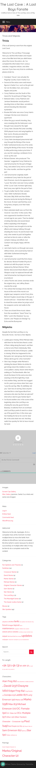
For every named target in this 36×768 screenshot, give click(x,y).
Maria (19, 700)
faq (33, 621)
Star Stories (8, 592)
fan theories (29, 621)
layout (16, 625)
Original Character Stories (13, 585)
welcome (11, 639)
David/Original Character (9, 747)
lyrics (21, 625)
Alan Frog (9, 681)
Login (34, 453)
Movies (4, 606)
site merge (18, 636)
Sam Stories (8, 589)
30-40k (6, 669)
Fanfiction (5, 568)
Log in (4, 511)
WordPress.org (7, 521)
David (11, 685)
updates (27, 635)
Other (10, 717)
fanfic (16, 621)
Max (12, 704)
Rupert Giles (28, 726)
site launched (12, 636)
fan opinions (23, 621)
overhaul (21, 632)
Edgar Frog (17, 690)
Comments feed (8, 517)
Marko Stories (9, 579)
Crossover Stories (10, 572)
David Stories (8, 575)
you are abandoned (24, 639)
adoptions (5, 621)
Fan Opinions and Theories (11, 565)
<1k (6, 665)
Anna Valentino (21, 681)
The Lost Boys (9, 595)
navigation (16, 628)
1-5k (14, 665)
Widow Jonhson (12, 735)
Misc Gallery (6, 494)
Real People (13, 726)
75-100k (11, 669)
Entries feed (6, 514)
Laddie (21, 695)
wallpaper (5, 639)
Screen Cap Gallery (9, 492)
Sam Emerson (12, 730)
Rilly (22, 726)
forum (5, 625)
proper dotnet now (28, 632)
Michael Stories (9, 582)
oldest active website (10, 632)
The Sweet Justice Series (12, 602)
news (21, 628)
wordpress (16, 639)
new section (26, 628)
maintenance (8, 628)
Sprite (24, 730)
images (10, 625)
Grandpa (9, 695)
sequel (4, 636)
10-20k (24, 665)
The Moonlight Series (11, 599)
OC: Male (12, 713)
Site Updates (6, 609)
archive (11, 622)
